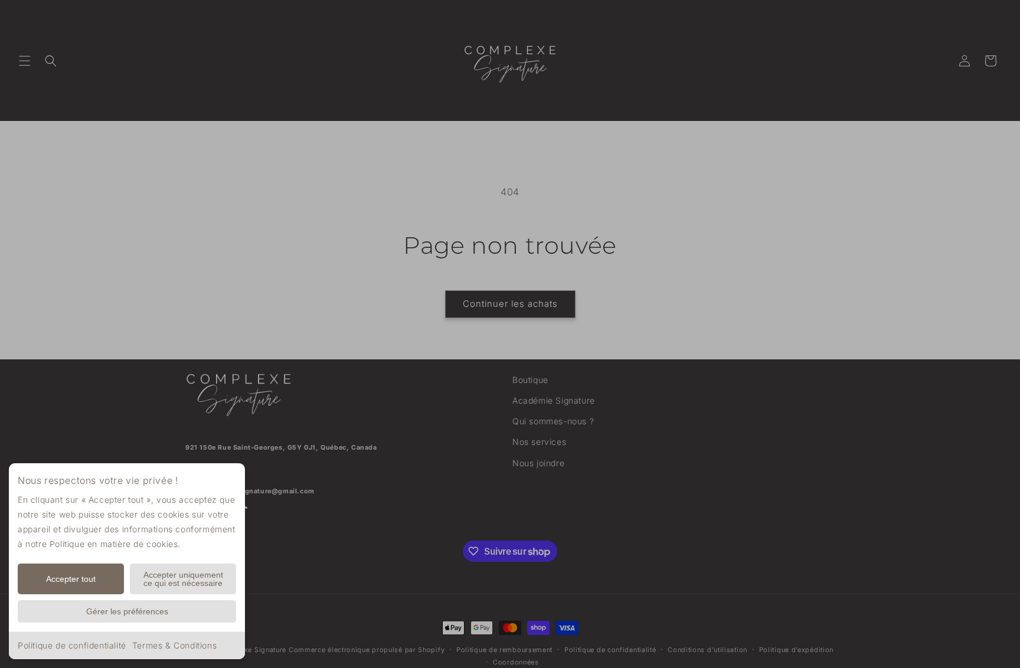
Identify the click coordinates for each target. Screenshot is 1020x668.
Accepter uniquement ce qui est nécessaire (183, 579)
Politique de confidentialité (72, 645)
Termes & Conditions (174, 645)
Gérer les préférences (127, 611)
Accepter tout (71, 579)
